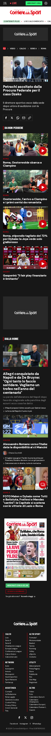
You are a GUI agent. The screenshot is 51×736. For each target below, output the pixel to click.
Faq (6, 711)
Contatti (8, 691)
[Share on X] (12, 118)
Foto (31, 694)
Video (12, 49)
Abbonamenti (34, 666)
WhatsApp (36, 724)
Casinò (32, 710)
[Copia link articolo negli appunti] (29, 118)
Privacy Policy (10, 705)
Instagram (24, 724)
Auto (7, 666)
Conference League (13, 651)
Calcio (22, 49)
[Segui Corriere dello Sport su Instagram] (31, 717)
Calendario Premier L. (38, 707)
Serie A (33, 49)
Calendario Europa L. (37, 704)
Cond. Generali (11, 708)
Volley (31, 651)
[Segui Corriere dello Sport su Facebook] (19, 717)
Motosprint (9, 674)
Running (32, 648)
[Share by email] (24, 118)
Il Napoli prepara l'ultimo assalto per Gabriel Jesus (25, 408)
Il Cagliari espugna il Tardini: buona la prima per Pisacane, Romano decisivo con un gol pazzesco (25, 459)
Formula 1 (33, 638)
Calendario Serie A (36, 697)
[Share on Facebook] (6, 118)
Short (6, 272)
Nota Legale (10, 697)
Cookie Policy (10, 702)
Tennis (32, 646)
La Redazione (10, 694)
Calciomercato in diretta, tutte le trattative (23, 463)
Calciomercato (11, 657)
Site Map (32, 680)
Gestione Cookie (12, 700)
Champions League (13, 646)
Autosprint (9, 669)
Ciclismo (32, 657)
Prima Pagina (34, 669)
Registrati (33, 682)
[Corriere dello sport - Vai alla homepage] (25, 13)
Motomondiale (35, 640)
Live (14, 3)
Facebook (14, 724)
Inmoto (8, 671)
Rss (30, 677)
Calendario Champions (34, 701)
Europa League (11, 648)
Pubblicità (33, 674)
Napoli (6, 369)
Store (31, 671)
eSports (32, 654)
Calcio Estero (10, 654)
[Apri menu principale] (5, 3)
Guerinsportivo (11, 677)
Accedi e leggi (27, 596)
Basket (32, 643)
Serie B (8, 643)
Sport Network (11, 680)
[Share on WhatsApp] (18, 118)
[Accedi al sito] (46, 3)
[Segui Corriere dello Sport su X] (25, 717)
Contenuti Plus (11, 21)
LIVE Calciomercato (34, 21)
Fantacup (9, 682)
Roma (43, 49)
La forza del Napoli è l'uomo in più (18, 411)
